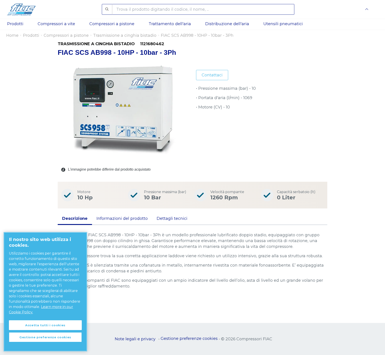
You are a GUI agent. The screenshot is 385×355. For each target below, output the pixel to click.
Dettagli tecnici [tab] (172, 218)
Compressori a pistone (66, 35)
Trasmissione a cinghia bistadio (124, 35)
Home (12, 35)
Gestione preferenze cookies (189, 338)
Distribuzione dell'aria (227, 23)
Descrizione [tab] (75, 218)
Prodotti (31, 35)
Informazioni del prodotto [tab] (122, 218)
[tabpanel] (192, 270)
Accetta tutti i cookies (45, 325)
